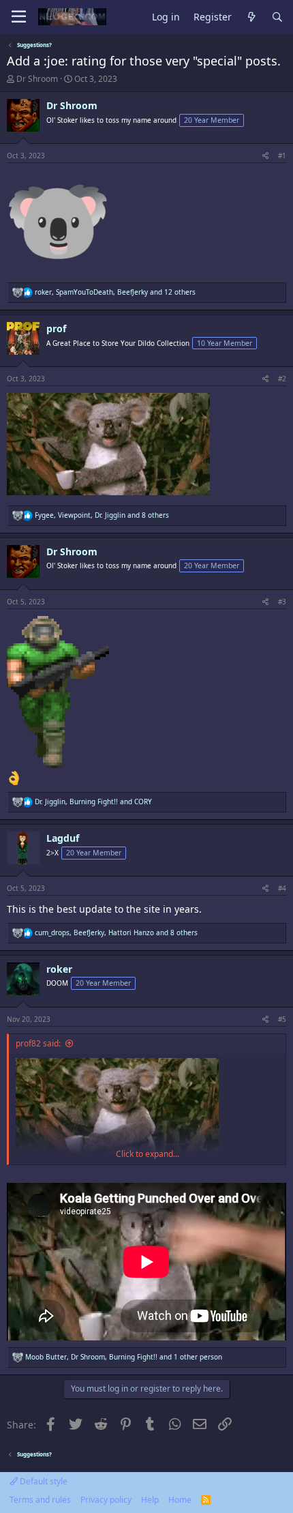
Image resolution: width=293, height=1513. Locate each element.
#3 (282, 601)
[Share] (265, 155)
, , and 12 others (115, 292)
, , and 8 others (102, 515)
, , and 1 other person (123, 1357)
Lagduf (62, 838)
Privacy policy (106, 1499)
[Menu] (19, 17)
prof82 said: (38, 1043)
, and (93, 801)
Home (179, 1499)
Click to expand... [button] (147, 1154)
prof (56, 328)
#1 (282, 155)
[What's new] (251, 17)
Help (150, 1499)
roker (59, 969)
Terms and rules (40, 1499)
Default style (42, 1481)
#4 (282, 888)
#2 (282, 378)
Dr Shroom (37, 79)
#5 (282, 1019)
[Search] (277, 17)
